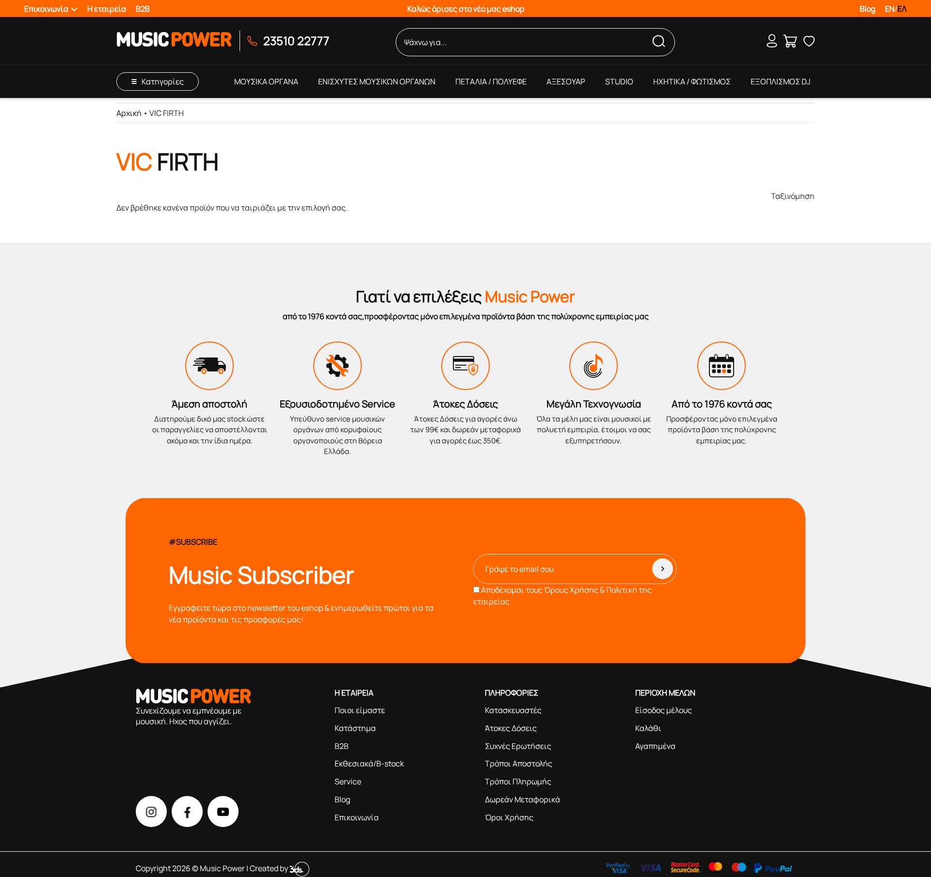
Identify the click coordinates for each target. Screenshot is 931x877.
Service (348, 781)
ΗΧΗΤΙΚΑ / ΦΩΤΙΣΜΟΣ (692, 81)
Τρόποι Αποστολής (518, 763)
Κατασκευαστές (513, 710)
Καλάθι (648, 728)
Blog (867, 8)
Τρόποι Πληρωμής (518, 781)
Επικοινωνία (357, 817)
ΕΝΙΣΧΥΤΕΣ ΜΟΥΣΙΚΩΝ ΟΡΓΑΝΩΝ (376, 81)
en (890, 8)
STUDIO (619, 81)
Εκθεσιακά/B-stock (369, 763)
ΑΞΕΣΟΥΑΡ (565, 81)
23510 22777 (296, 40)
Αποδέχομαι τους (562, 596)
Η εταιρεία (106, 8)
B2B (143, 8)
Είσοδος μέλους (663, 710)
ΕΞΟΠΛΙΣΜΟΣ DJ (780, 81)
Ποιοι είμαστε (360, 710)
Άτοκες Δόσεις (511, 728)
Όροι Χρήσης (509, 817)
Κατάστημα (355, 728)
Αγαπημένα (655, 746)
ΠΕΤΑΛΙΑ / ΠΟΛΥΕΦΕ (491, 81)
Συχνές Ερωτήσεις (518, 746)
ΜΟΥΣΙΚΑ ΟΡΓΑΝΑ (266, 81)
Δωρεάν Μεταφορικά (522, 799)
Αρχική (129, 113)
